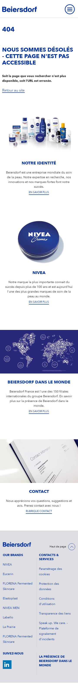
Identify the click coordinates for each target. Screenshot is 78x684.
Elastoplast (10, 598)
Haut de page (58, 546)
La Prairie (9, 627)
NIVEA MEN (11, 608)
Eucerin (8, 574)
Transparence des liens (55, 613)
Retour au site (13, 90)
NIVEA (7, 564)
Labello (8, 617)
